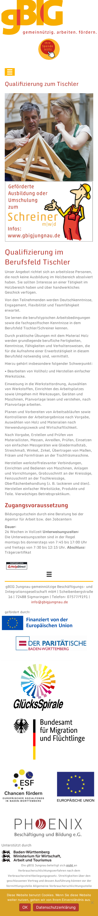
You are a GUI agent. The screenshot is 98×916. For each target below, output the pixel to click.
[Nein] (92, 902)
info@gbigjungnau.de (49, 602)
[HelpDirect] (16, 565)
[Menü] (10, 72)
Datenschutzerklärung (56, 907)
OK (25, 907)
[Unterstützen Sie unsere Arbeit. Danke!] (49, 49)
